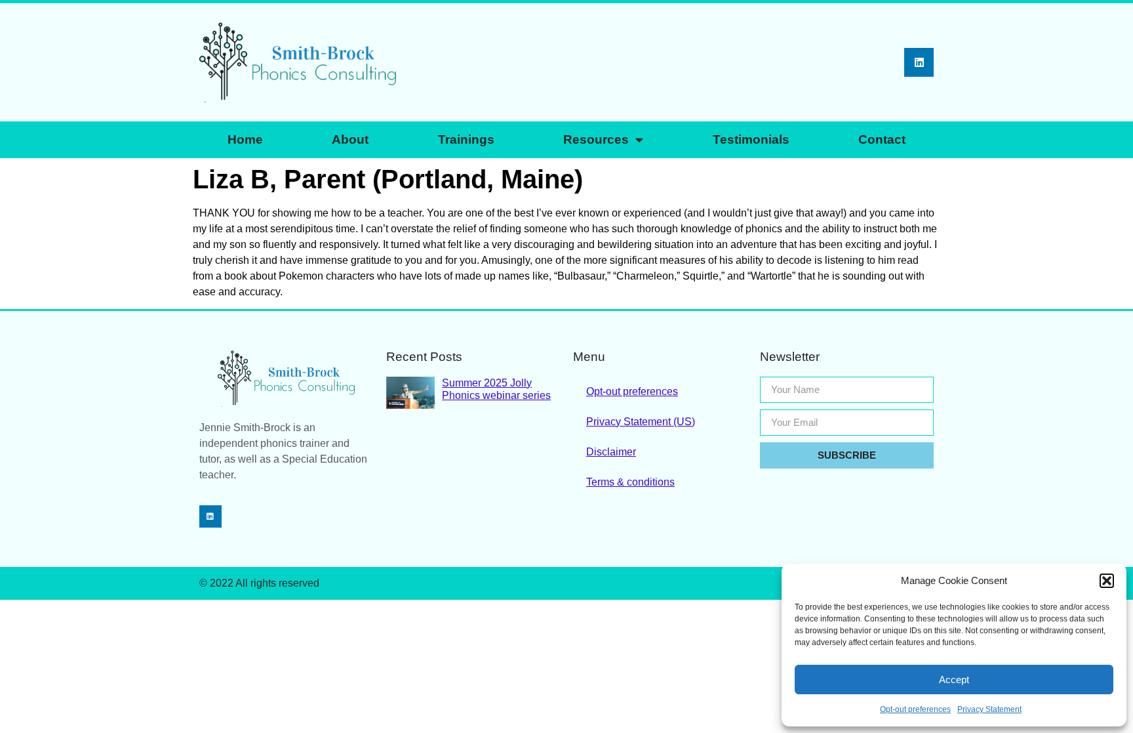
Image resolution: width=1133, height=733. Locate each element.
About (350, 139)
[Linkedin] (919, 62)
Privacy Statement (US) (640, 421)
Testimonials (751, 139)
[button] (1106, 580)
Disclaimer (611, 451)
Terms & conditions (630, 482)
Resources (596, 139)
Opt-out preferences (915, 709)
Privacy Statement (989, 709)
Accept (954, 679)
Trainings (466, 139)
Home (245, 139)
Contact (881, 139)
